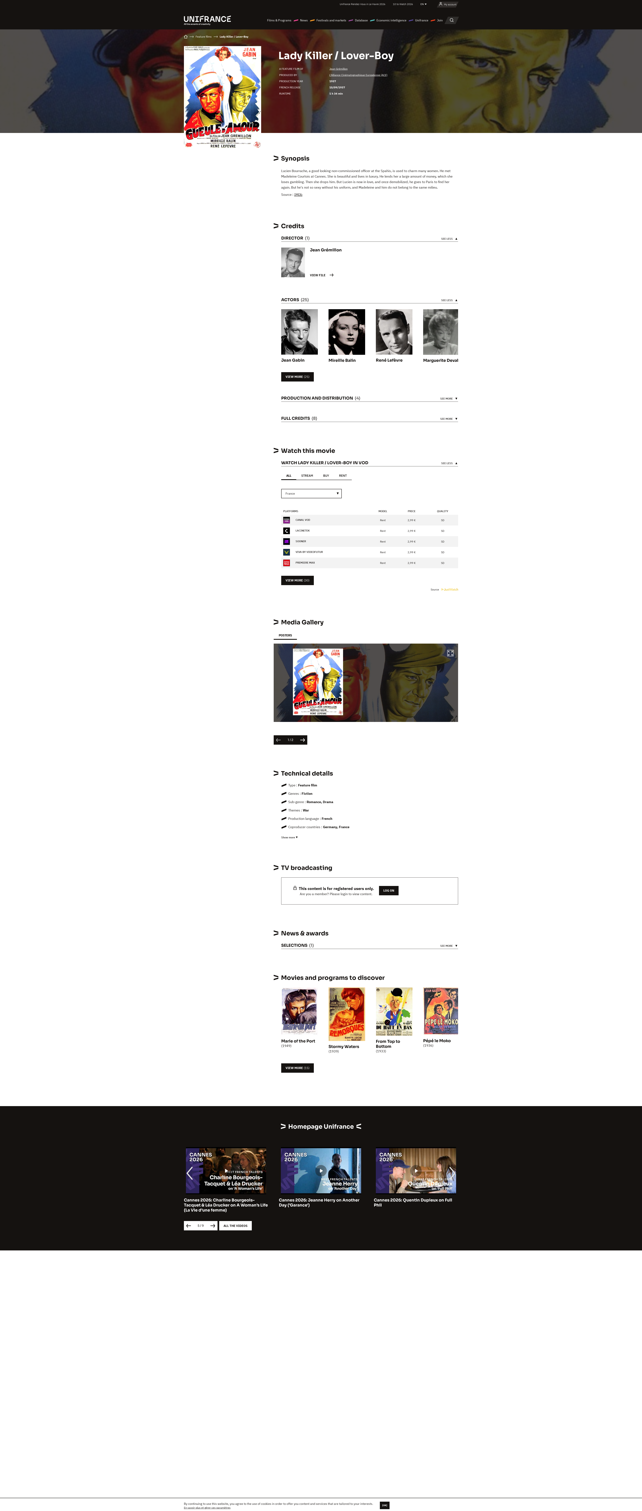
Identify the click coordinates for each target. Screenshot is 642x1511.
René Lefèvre (389, 360)
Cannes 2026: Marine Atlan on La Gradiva (321, 1200)
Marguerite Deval (440, 360)
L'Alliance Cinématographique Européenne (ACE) (358, 75)
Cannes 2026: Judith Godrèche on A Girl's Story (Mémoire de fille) (411, 1203)
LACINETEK (302, 530)
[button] (450, 654)
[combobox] (311, 493)
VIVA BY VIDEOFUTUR (309, 552)
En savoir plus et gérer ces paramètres (207, 1507)
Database (361, 20)
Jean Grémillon (338, 68)
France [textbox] (290, 493)
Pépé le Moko (437, 1040)
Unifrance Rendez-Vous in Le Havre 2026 (362, 4)
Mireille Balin (342, 360)
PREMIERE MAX (305, 562)
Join (440, 20)
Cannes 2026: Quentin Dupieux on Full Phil (223, 1203)
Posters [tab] (285, 635)
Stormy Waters (344, 1046)
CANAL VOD (302, 519)
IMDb (298, 194)
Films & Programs (279, 20)
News (304, 20)
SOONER (300, 541)
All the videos (235, 1226)
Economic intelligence (391, 20)
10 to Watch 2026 (403, 4)
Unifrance (421, 20)
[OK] (384, 1505)
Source (435, 589)
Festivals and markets (331, 20)
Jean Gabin (293, 360)
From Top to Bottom (388, 1044)
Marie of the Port (298, 1041)
